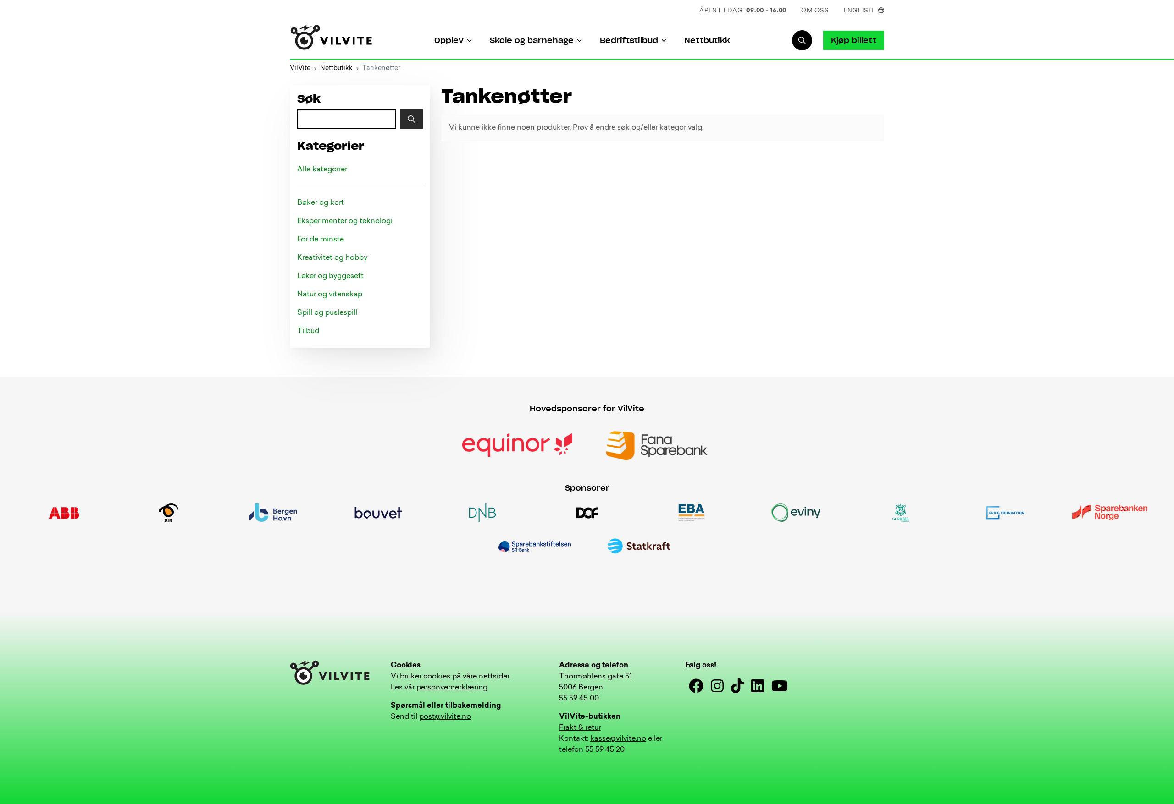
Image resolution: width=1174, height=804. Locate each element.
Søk (309, 99)
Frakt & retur (580, 728)
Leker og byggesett (330, 276)
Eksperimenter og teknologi (345, 221)
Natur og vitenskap (329, 294)
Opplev (449, 40)
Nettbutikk (707, 40)
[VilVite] (331, 40)
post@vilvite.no (445, 717)
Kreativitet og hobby (332, 258)
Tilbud (308, 331)
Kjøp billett (853, 40)
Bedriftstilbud (629, 40)
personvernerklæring (451, 687)
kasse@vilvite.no (618, 739)
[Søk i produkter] (411, 119)
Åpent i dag (742, 11)
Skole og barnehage (532, 40)
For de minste (320, 239)
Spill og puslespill (327, 313)
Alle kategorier (322, 169)
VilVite (300, 69)
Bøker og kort (320, 203)
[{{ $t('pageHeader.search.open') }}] (802, 40)
